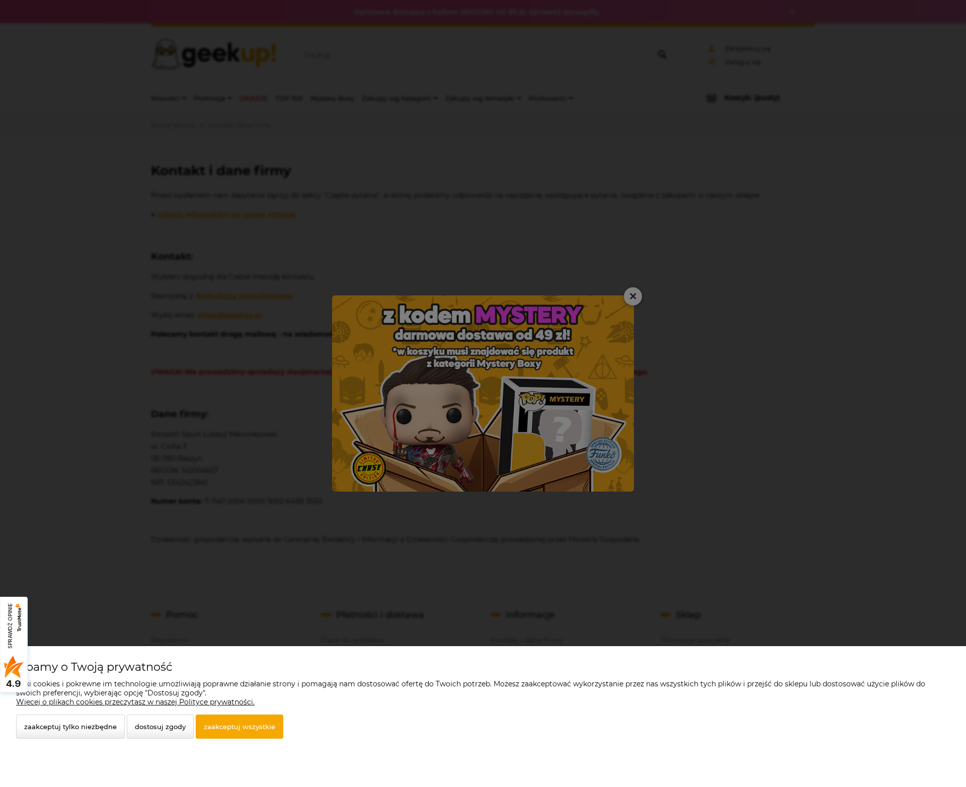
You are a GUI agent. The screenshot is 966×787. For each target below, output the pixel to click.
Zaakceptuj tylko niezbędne (70, 727)
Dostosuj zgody (160, 727)
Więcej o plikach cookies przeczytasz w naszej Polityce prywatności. (135, 701)
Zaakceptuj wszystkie (239, 727)
